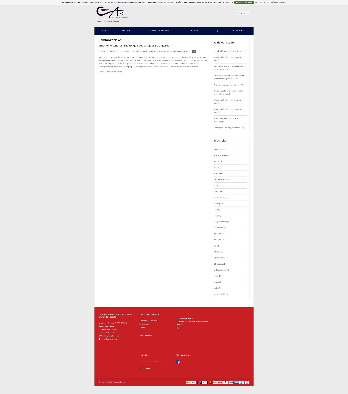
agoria (218, 161)
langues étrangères (180, 51)
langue (218, 215)
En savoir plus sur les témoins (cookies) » (271, 2)
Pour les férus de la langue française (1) (230, 51)
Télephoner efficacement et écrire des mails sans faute (230, 68)
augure (218, 173)
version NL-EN (221, 294)
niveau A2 (219, 239)
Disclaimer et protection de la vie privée (192, 321)
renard (218, 276)
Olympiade (219, 264)
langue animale (221, 221)
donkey (218, 203)
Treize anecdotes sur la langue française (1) (227, 120)
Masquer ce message (244, 2)
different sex (220, 197)
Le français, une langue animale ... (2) (229, 127)
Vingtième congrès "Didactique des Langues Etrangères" (134, 45)
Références (196, 31)
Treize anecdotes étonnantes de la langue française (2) (228, 92)
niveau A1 (219, 233)
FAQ (216, 31)
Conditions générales (185, 318)
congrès (152, 51)
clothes (218, 191)
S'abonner (145, 368)
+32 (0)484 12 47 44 (109, 329)
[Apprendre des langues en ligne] (148, 12)
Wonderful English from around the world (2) (228, 101)
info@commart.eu (109, 339)
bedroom (219, 185)
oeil (216, 246)
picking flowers (221, 270)
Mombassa (220, 228)
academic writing (222, 155)
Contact (126, 31)
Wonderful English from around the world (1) (228, 111)
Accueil (104, 31)
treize (217, 288)
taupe (217, 282)
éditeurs (169, 51)
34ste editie (220, 149)
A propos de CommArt (160, 31)
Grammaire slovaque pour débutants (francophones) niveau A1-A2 (229, 77)
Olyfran (218, 252)
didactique (160, 51)
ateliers (146, 51)
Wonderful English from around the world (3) (228, 58)
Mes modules (238, 31)
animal (218, 167)
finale (217, 209)
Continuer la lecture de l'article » (111, 72)
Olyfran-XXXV (220, 258)
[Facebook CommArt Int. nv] (178, 362)
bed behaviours (221, 179)
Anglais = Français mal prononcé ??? (228, 85)
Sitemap (179, 324)
